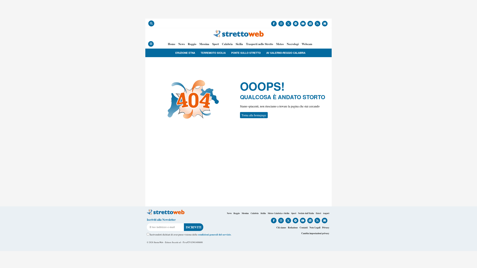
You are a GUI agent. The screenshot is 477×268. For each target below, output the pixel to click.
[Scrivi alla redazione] (325, 23)
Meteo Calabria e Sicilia (278, 213)
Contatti (304, 227)
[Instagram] (281, 23)
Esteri (318, 213)
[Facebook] (274, 23)
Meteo (280, 44)
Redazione (293, 227)
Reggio (192, 44)
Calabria (227, 44)
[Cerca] (151, 23)
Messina (204, 44)
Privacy (325, 227)
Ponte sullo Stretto (246, 53)
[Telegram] (295, 23)
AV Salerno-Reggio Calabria (285, 53)
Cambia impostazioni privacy (315, 233)
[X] (288, 23)
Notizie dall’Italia (306, 213)
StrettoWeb (158, 242)
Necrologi (293, 44)
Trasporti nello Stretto (259, 44)
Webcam (307, 44)
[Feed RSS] (317, 23)
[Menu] (151, 44)
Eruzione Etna (185, 53)
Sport (215, 44)
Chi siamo (281, 227)
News (181, 44)
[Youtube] (303, 23)
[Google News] (310, 23)
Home (171, 44)
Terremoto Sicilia (213, 53)
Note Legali (314, 227)
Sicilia (239, 44)
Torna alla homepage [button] (253, 115)
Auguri (326, 213)
